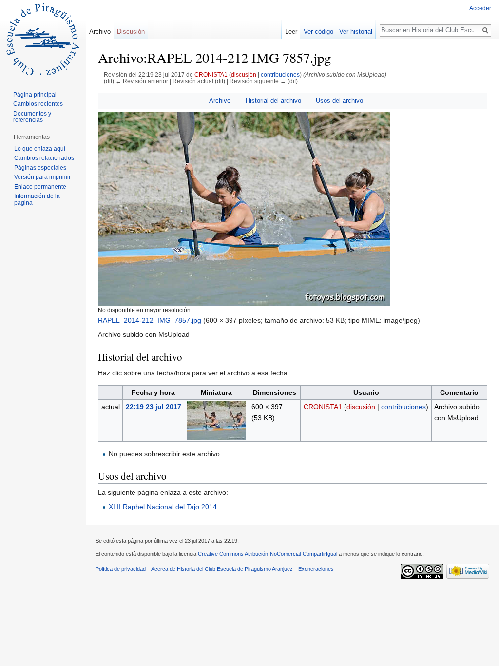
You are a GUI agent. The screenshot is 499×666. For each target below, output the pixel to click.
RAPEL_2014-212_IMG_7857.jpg (149, 320)
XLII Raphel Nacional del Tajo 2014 (163, 506)
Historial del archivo (273, 100)
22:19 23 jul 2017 (153, 407)
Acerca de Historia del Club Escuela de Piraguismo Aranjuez (222, 569)
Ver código (318, 31)
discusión (243, 74)
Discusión (131, 31)
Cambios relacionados (44, 158)
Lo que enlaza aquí (39, 148)
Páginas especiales (40, 167)
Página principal (35, 94)
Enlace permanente (40, 186)
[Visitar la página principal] (43, 39)
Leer (291, 31)
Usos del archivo (339, 100)
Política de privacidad (121, 569)
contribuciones (280, 74)
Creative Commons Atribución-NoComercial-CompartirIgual (267, 554)
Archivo (219, 100)
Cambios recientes (38, 103)
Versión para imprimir (42, 177)
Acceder (480, 8)
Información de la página (37, 199)
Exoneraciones (316, 569)
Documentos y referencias (32, 117)
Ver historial (355, 31)
